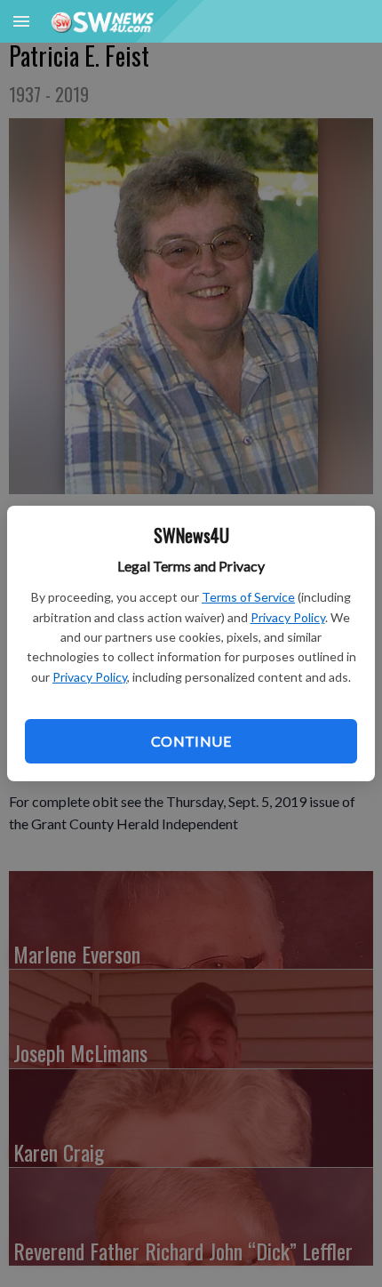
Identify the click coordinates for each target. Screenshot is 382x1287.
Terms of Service (248, 596)
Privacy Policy (288, 617)
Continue (191, 740)
